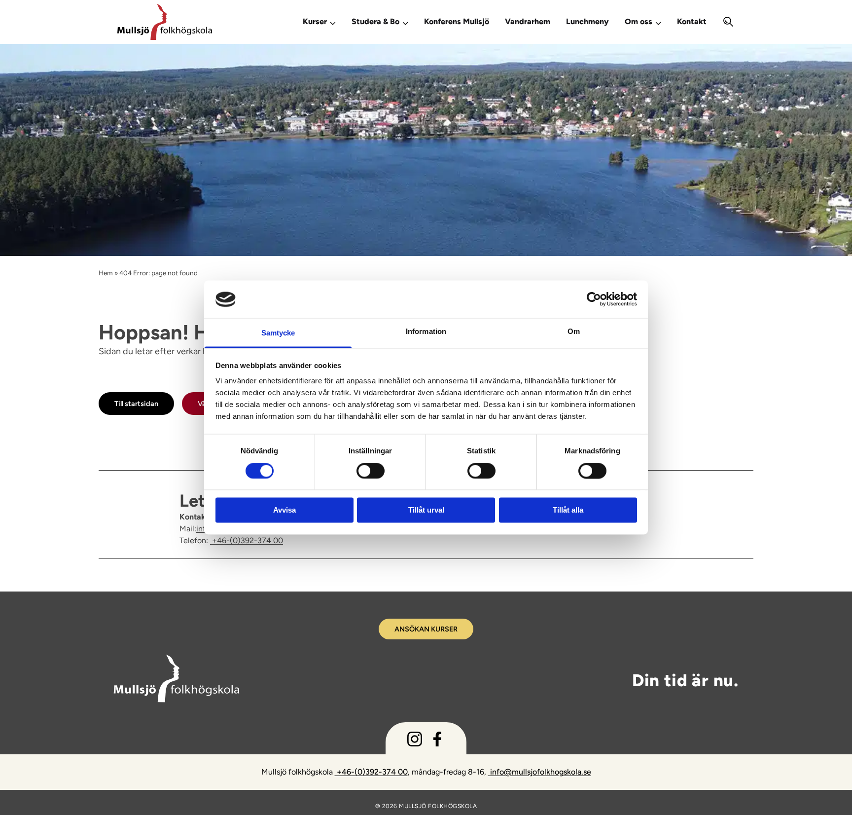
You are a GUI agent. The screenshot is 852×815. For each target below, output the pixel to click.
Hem (106, 273)
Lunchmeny (587, 21)
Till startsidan (136, 403)
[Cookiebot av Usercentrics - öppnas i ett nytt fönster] (594, 299)
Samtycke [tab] (278, 333)
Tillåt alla (568, 510)
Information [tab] (426, 332)
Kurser (315, 21)
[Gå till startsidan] (196, 22)
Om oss (638, 21)
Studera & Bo (375, 21)
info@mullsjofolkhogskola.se (539, 772)
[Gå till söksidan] (728, 22)
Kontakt (692, 21)
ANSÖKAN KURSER (426, 629)
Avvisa (284, 510)
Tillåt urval (426, 510)
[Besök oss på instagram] (414, 741)
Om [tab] (574, 332)
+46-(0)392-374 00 (246, 540)
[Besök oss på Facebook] (437, 741)
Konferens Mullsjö (456, 21)
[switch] (370, 470)
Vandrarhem (527, 21)
